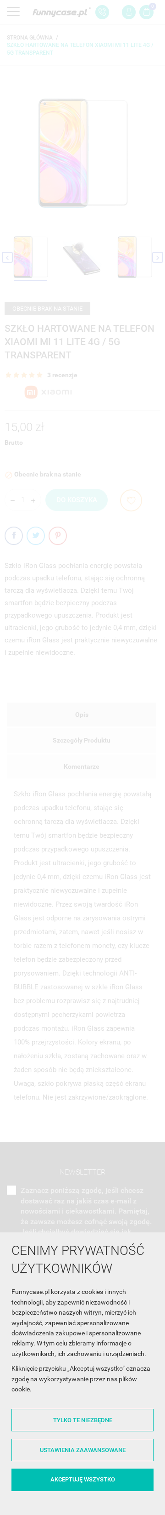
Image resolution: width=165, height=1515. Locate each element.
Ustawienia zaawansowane (83, 1450)
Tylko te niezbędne (82, 1420)
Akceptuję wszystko (82, 1479)
